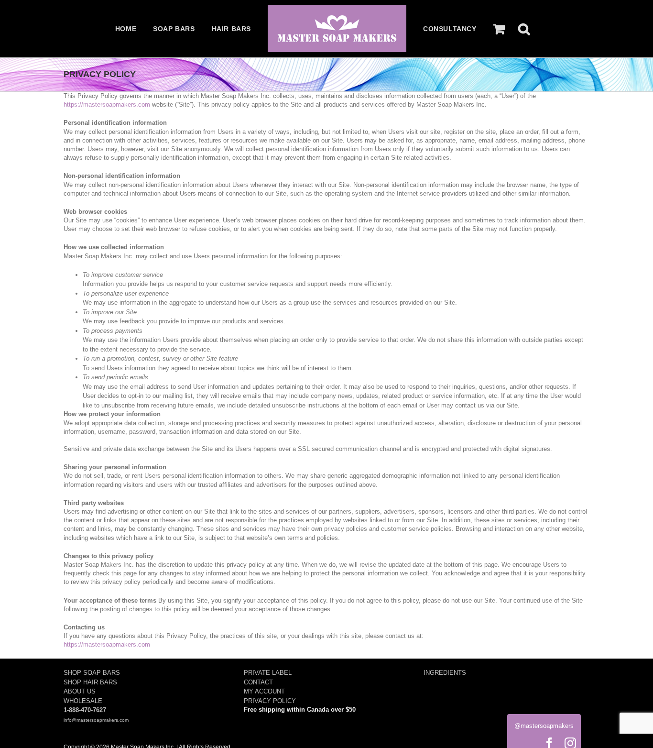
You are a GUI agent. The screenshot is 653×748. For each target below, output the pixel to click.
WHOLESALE (83, 700)
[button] (524, 29)
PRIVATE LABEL (268, 672)
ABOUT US (80, 691)
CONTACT (258, 682)
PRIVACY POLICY (270, 700)
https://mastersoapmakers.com (107, 104)
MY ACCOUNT (264, 691)
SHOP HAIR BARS (90, 682)
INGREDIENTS (445, 672)
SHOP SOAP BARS (92, 672)
